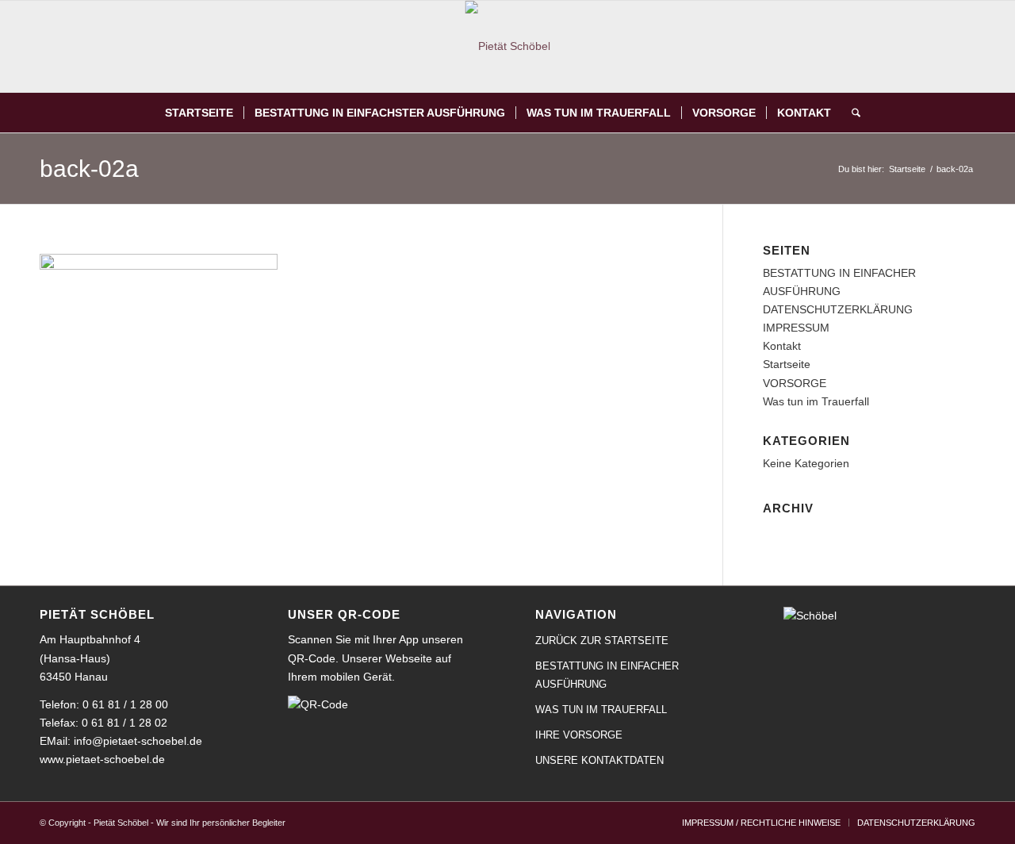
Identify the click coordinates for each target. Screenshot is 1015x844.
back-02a (89, 168)
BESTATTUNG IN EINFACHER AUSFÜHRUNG (607, 675)
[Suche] (850, 112)
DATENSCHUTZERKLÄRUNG (838, 309)
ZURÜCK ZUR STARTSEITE (601, 640)
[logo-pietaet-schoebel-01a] (507, 46)
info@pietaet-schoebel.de (138, 741)
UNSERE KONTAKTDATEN (599, 760)
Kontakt (782, 346)
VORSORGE (794, 383)
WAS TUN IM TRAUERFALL (601, 709)
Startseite (786, 364)
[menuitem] (199, 112)
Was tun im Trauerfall (816, 401)
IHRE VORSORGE (578, 735)
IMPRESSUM (796, 327)
